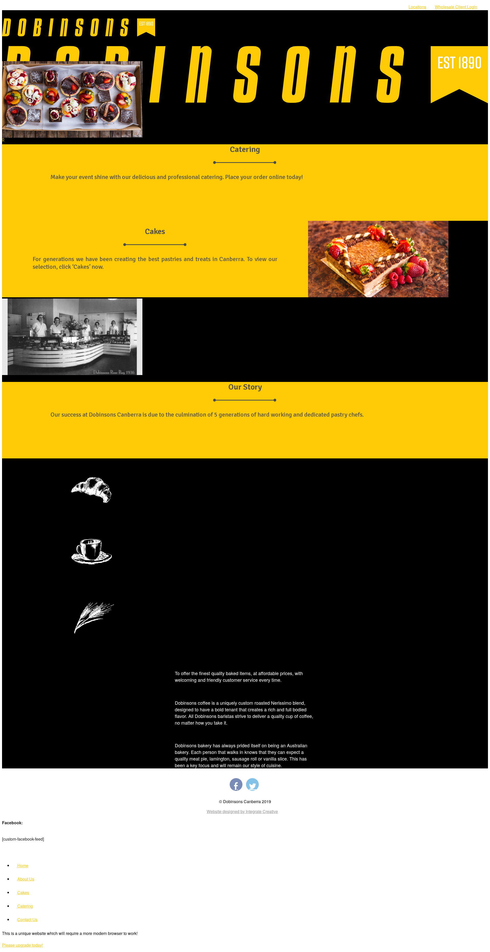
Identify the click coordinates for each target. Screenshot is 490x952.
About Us (25, 879)
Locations (417, 7)
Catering (25, 906)
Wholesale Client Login (456, 7)
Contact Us (27, 919)
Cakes (23, 892)
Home (22, 865)
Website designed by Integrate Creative (242, 811)
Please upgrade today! (22, 945)
